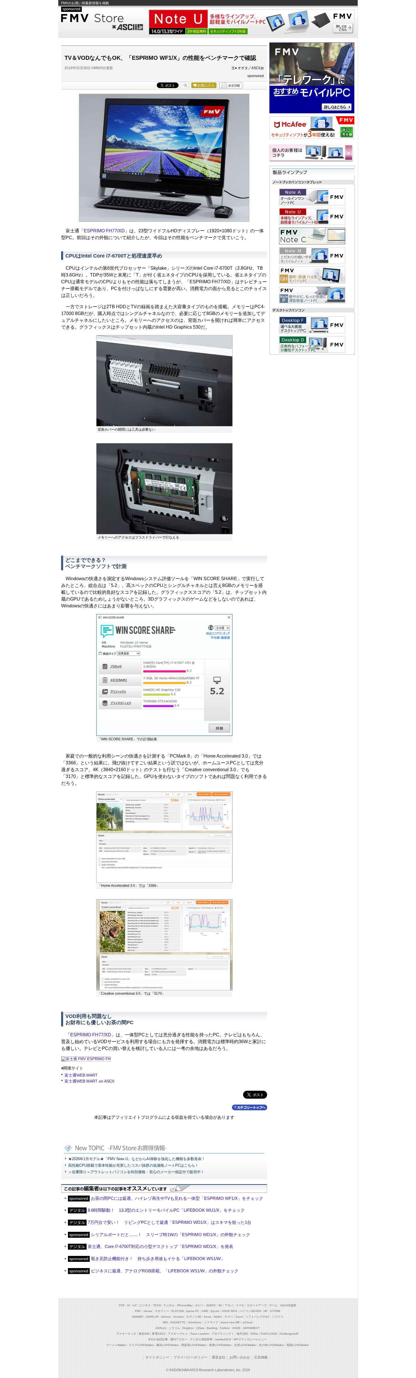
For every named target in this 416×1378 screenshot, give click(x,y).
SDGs (254, 1333)
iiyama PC (192, 1311)
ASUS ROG (229, 1311)
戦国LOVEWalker (298, 1345)
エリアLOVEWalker (141, 1345)
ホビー (199, 1305)
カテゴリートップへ (249, 1107)
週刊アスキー (178, 1339)
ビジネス (145, 1305)
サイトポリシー (157, 1357)
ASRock (161, 1328)
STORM (275, 1311)
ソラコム (174, 1328)
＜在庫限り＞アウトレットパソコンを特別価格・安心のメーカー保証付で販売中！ (136, 1172)
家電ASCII (158, 1333)
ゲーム (273, 1305)
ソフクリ (277, 1316)
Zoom (239, 1316)
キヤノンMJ (193, 1316)
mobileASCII (223, 1339)
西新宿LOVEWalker (194, 1345)
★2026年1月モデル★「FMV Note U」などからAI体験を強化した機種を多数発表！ (136, 1159)
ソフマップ (211, 1322)
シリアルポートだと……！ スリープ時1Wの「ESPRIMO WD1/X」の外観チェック (170, 1234)
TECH (157, 1305)
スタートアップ (257, 1305)
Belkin (218, 1316)
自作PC (211, 1305)
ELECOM (177, 1311)
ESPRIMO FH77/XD (104, 230)
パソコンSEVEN (250, 1311)
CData (200, 1328)
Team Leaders (199, 1333)
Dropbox (188, 1328)
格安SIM (144, 1333)
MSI (165, 1322)
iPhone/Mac (185, 1305)
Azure (207, 1316)
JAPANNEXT (251, 1328)
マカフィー (162, 1311)
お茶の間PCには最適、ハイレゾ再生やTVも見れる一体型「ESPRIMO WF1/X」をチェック (177, 1198)
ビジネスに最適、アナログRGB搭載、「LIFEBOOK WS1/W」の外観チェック (165, 1270)
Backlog (212, 1328)
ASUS (236, 1328)
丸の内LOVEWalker (271, 1345)
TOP (122, 1305)
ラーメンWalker (116, 1345)
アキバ (229, 1305)
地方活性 (242, 1333)
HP (265, 1311)
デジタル (169, 1305)
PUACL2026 (269, 1333)
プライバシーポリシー (190, 1357)
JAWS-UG (152, 1316)
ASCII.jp (127, 26)
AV (220, 1305)
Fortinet (225, 1328)
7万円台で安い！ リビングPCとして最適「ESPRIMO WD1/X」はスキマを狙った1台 (169, 1222)
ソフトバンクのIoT (257, 1316)
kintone (166, 1316)
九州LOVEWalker (245, 1345)
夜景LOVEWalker (220, 1345)
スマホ (240, 1305)
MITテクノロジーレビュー (250, 1339)
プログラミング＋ (222, 1333)
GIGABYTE (177, 1322)
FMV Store (102, 18)
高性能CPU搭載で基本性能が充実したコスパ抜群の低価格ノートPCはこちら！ (133, 1165)
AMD (205, 1311)
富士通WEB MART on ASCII (89, 1081)
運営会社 (218, 1357)
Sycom (215, 1311)
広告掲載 (261, 1357)
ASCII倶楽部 (288, 1305)
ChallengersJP (289, 1333)
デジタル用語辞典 (201, 1339)
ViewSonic (194, 1322)
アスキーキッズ (126, 1333)
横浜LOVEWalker (167, 1345)
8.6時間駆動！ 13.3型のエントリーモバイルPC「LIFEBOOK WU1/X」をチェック (166, 1210)
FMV (138, 1311)
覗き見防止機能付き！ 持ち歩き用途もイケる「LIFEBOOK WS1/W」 (158, 1258)
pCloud (247, 1322)
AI (128, 1305)
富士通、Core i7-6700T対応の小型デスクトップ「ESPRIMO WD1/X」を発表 (160, 1246)
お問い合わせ (240, 1357)
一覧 (184, 85)
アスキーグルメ (178, 1333)
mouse (147, 1311)
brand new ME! (231, 1322)
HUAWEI (137, 1316)
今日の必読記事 (158, 1339)
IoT (134, 1305)
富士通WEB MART (81, 1075)
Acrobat (178, 1316)
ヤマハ (228, 1316)
